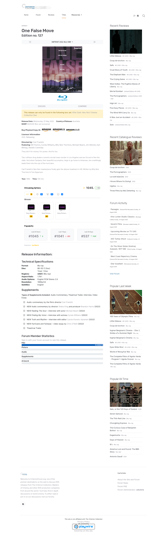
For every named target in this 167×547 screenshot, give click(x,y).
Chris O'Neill (72, 324)
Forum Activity (118, 203)
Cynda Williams (47, 145)
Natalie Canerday (36, 147)
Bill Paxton (35, 145)
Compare (82, 106)
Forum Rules (123, 483)
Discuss (41, 106)
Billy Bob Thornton (63, 145)
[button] (30, 42)
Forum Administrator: (131, 490)
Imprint (24, 26)
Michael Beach (78, 145)
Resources (76, 15)
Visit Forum (115, 274)
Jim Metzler (91, 145)
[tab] (29, 194)
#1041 (59, 236)
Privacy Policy (83, 522)
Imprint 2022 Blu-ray (62, 42)
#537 (85, 236)
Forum (38, 15)
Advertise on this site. (83, 531)
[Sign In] (134, 16)
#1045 (34, 236)
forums (51, 497)
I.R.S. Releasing (28, 137)
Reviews (51, 15)
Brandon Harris (87, 306)
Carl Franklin (38, 142)
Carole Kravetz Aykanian (77, 319)
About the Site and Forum (129, 479)
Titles (64, 15)
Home (26, 15)
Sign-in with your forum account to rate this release (44, 340)
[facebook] (138, 16)
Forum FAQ (122, 486)
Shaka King (63, 306)
